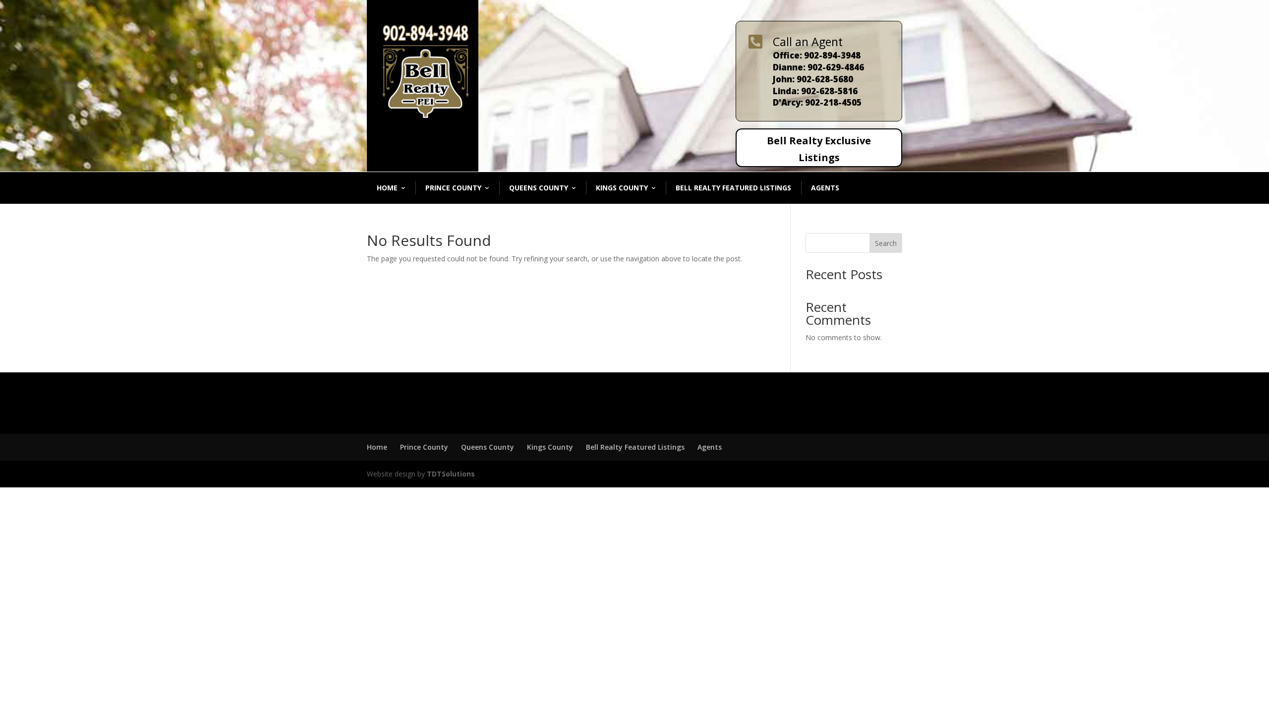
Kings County (622, 187)
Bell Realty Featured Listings (733, 187)
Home (387, 187)
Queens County (538, 187)
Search (886, 243)
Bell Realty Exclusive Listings (819, 149)
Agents (825, 187)
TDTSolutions (450, 473)
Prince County (453, 187)
